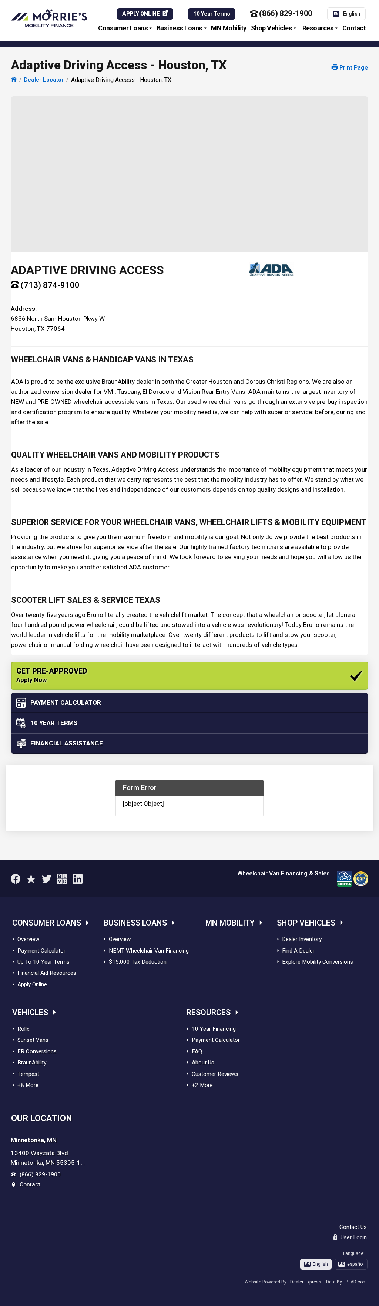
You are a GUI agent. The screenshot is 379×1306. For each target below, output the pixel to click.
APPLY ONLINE (141, 14)
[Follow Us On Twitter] (46, 878)
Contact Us (353, 1227)
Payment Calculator (41, 951)
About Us (203, 1063)
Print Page (353, 67)
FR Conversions (37, 1051)
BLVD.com (356, 1282)
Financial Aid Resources (46, 973)
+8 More (27, 1085)
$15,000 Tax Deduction (138, 962)
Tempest (28, 1074)
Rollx (23, 1029)
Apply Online (32, 984)
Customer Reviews (215, 1074)
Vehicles (30, 1012)
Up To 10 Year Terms (43, 962)
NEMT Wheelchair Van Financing (149, 951)
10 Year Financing (214, 1029)
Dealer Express (305, 1282)
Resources (318, 28)
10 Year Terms (211, 14)
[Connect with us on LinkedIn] (78, 878)
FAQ (197, 1051)
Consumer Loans (123, 28)
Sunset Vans (32, 1040)
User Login (353, 1237)
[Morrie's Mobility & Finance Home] (14, 79)
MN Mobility (228, 28)
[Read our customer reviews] (31, 878)
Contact (354, 28)
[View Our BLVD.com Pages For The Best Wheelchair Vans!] (62, 878)
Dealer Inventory (302, 939)
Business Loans (179, 28)
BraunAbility (31, 1063)
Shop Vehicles (271, 28)
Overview (28, 939)
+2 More (202, 1085)
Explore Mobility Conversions (317, 962)
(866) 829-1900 (285, 14)
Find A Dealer (298, 951)
